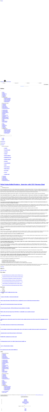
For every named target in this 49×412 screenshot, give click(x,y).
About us (3, 124)
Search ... (20, 406)
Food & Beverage (5, 107)
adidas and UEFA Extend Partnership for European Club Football (11, 304)
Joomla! (25, 394)
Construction (4, 375)
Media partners (4, 93)
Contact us (4, 96)
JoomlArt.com (22, 394)
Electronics (4, 113)
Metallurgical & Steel (5, 116)
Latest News (4, 105)
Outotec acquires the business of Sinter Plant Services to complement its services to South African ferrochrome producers (19, 300)
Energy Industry (4, 106)
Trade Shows (4, 95)
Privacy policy (4, 392)
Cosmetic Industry (5, 111)
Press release (6, 170)
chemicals (5, 153)
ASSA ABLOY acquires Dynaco (5, 315)
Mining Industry (7, 168)
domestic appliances (7, 155)
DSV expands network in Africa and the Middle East (9, 349)
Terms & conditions (5, 391)
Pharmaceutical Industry (6, 108)
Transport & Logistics (5, 118)
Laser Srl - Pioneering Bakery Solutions (6, 345)
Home (3, 92)
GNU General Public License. (39, 394)
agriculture (6, 151)
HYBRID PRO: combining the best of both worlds (8, 336)
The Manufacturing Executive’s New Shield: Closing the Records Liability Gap (13, 341)
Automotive (4, 176)
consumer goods (6, 174)
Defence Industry (5, 121)
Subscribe (3, 94)
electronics (6, 161)
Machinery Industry (5, 117)
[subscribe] (2, 266)
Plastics (3, 120)
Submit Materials (6, 101)
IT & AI (3, 114)
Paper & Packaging (5, 115)
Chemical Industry (5, 110)
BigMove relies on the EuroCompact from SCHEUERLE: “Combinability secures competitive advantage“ (17, 311)
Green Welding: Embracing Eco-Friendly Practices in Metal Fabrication (12, 324)
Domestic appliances (5, 112)
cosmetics (5, 148)
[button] (2, 81)
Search (1, 135)
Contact (25, 403)
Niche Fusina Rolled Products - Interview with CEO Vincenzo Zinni (22, 184)
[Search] (24, 405)
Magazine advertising (7, 98)
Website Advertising (7, 130)
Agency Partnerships (7, 99)
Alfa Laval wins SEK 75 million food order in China (8, 292)
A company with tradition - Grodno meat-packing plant (9, 296)
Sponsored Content (7, 100)
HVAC (3, 119)
